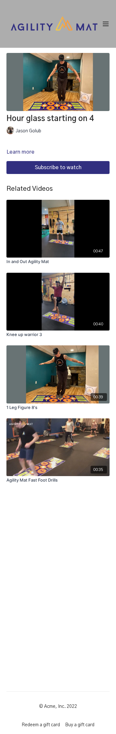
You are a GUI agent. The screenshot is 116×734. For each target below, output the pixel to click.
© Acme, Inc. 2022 (58, 706)
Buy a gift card (79, 725)
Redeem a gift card (41, 725)
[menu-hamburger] (106, 24)
